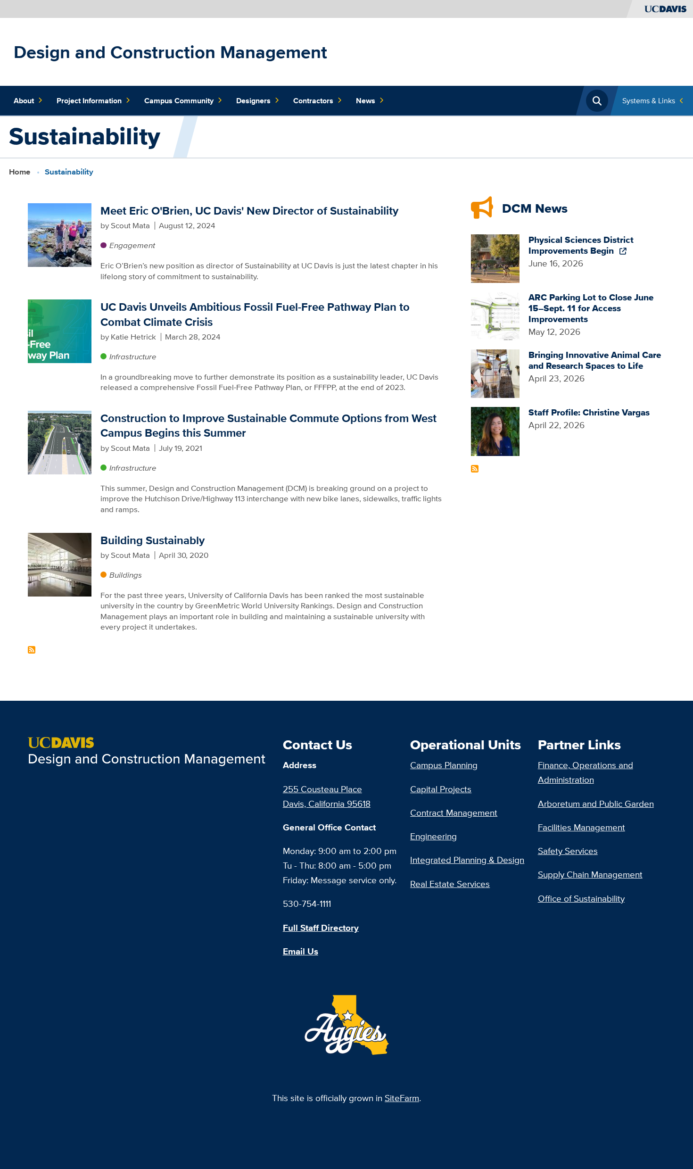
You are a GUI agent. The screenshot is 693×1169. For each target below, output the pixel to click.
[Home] (151, 750)
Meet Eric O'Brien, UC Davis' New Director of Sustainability (249, 210)
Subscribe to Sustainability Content (31, 650)
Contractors (313, 100)
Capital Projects (440, 789)
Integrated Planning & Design (467, 859)
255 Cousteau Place (322, 789)
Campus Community (179, 100)
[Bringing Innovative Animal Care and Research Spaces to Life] (495, 372)
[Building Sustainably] (59, 563)
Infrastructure (133, 356)
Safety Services (568, 850)
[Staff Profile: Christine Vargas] (495, 430)
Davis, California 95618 (327, 803)
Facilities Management (581, 827)
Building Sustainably (152, 540)
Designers (253, 100)
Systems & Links (648, 100)
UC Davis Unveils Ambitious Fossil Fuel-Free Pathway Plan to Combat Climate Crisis (255, 314)
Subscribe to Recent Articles (474, 469)
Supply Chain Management (590, 874)
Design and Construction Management (170, 52)
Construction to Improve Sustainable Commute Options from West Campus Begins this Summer (268, 425)
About (24, 100)
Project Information (89, 100)
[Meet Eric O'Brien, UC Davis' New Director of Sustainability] (59, 233)
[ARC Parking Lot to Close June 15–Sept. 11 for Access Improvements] (495, 315)
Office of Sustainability (581, 898)
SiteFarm (402, 1097)
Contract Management (453, 812)
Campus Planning (444, 764)
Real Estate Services (450, 883)
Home (19, 172)
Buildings (125, 574)
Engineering (433, 836)
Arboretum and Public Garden (596, 803)
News (365, 100)
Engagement (132, 245)
